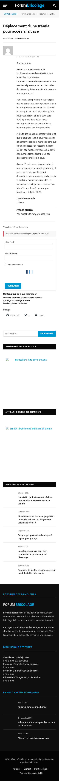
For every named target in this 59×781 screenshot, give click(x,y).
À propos (16, 769)
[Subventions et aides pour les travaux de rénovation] (9, 721)
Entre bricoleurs (22, 39)
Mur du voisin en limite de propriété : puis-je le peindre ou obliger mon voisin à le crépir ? (36, 519)
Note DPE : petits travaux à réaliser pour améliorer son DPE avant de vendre (35, 500)
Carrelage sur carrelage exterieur (16, 300)
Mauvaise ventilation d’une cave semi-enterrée (22, 298)
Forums (42, 14)
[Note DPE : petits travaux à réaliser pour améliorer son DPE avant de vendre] (9, 496)
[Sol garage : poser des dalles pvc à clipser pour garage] (9, 534)
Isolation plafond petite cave (15, 303)
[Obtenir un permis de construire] (9, 737)
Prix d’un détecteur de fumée (32, 707)
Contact (27, 769)
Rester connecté (15, 264)
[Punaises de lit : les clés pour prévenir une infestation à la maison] (9, 569)
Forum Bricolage (28, 14)
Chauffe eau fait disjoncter (16, 657)
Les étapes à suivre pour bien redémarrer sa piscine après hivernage (32, 554)
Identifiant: (9, 242)
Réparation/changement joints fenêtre (21, 677)
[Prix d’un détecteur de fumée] (9, 706)
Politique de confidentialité (31, 773)
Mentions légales (42, 769)
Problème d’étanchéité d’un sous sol (20, 664)
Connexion (13, 286)
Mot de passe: (11, 253)
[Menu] (5, 5)
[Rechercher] (54, 5)
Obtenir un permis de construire (33, 738)
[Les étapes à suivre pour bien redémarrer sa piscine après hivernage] (9, 550)
